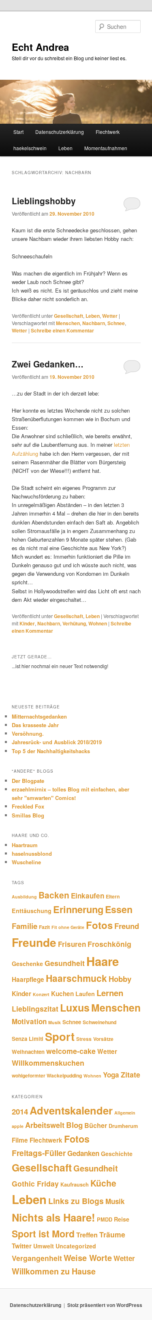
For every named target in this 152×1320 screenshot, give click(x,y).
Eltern (113, 896)
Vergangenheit (37, 1258)
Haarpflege (28, 979)
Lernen (109, 993)
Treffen (87, 1234)
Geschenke (27, 963)
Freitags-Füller (39, 1152)
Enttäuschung (31, 911)
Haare (102, 961)
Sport (60, 1036)
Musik (54, 1022)
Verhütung (74, 623)
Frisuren (72, 944)
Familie (24, 925)
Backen (54, 895)
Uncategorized (76, 1246)
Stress (84, 1038)
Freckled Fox (28, 806)
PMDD (104, 1219)
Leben (65, 147)
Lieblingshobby (44, 201)
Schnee (116, 323)
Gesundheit (65, 963)
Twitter (22, 1245)
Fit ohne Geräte (67, 927)
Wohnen (97, 623)
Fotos (99, 925)
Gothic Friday (35, 1183)
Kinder (27, 623)
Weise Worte (88, 1257)
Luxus (75, 1007)
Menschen (68, 323)
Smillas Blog (28, 815)
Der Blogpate (28, 781)
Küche (103, 1183)
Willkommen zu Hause (54, 1271)
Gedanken (83, 1153)
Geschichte (117, 1154)
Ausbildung (24, 897)
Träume (112, 1234)
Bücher (95, 1125)
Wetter (110, 315)
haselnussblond (32, 853)
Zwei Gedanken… (47, 364)
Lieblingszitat (35, 1008)
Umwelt (43, 1246)
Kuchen (62, 993)
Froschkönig (109, 944)
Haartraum (25, 845)
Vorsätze (103, 1038)
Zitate (130, 1074)
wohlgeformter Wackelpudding (47, 1075)
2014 (20, 1111)
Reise (121, 1219)
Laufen (85, 994)
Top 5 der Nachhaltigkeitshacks (51, 751)
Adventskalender (71, 1110)
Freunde (34, 942)
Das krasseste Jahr (35, 725)
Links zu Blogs (76, 1200)
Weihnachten (28, 1052)
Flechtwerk (108, 131)
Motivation (29, 1021)
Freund (126, 925)
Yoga (111, 1075)
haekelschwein (30, 147)
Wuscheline (26, 862)
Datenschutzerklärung (59, 131)
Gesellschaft (68, 315)
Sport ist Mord (43, 1233)
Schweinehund (99, 1022)
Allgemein (124, 1113)
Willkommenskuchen (48, 1063)
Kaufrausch (74, 1184)
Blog (74, 1124)
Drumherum (123, 1126)
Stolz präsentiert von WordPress (104, 1305)
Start (18, 131)
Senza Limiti (27, 1038)
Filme (20, 1140)
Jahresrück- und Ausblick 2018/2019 (57, 742)
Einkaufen (87, 895)
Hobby (120, 978)
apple (18, 1126)
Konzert (41, 994)
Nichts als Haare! (53, 1217)
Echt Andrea (40, 47)
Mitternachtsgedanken (39, 716)
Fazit (44, 927)
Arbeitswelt (44, 1125)
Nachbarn (93, 323)
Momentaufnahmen (105, 147)
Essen (119, 909)
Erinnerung (78, 909)
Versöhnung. (28, 733)
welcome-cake (71, 1051)
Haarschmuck (76, 978)
